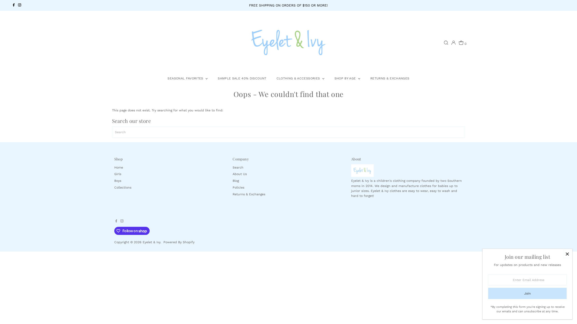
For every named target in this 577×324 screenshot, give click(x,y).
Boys (117, 180)
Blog (236, 180)
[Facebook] (14, 5)
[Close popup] (567, 254)
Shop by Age (345, 78)
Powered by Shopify (179, 242)
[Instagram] (19, 5)
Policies (238, 187)
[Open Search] (446, 43)
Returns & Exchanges (390, 78)
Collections (122, 187)
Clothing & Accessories (299, 78)
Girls (117, 174)
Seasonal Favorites (185, 78)
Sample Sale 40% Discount (242, 78)
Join (527, 293)
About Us (240, 174)
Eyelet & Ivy (151, 242)
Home (118, 167)
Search (238, 167)
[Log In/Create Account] (453, 43)
